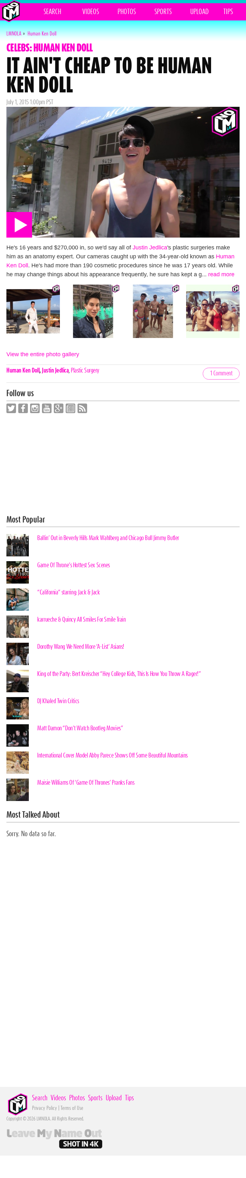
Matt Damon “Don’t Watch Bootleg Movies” (80, 728)
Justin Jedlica (150, 247)
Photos (127, 12)
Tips (228, 12)
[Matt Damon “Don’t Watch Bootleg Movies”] (17, 735)
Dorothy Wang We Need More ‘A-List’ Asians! (80, 647)
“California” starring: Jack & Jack (68, 592)
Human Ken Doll (22, 370)
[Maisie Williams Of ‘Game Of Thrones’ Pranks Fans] (17, 790)
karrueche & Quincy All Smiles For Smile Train (81, 620)
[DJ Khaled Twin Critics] (17, 708)
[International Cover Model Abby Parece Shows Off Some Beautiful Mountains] (17, 762)
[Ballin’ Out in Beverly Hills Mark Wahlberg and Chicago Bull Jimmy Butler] (17, 545)
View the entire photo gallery (42, 354)
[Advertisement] (123, 464)
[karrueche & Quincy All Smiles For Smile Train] (17, 627)
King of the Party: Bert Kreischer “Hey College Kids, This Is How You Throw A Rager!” (119, 674)
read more (221, 274)
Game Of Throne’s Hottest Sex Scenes (73, 565)
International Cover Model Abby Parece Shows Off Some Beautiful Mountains (112, 755)
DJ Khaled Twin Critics (58, 701)
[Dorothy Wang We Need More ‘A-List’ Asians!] (17, 654)
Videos (90, 12)
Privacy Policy (44, 1108)
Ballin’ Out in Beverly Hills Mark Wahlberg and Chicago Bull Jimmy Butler (108, 538)
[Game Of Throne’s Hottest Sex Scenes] (17, 572)
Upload (199, 12)
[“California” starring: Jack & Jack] (17, 599)
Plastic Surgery (85, 370)
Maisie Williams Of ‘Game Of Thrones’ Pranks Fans (85, 783)
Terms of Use (72, 1108)
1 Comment (221, 373)
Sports (163, 12)
